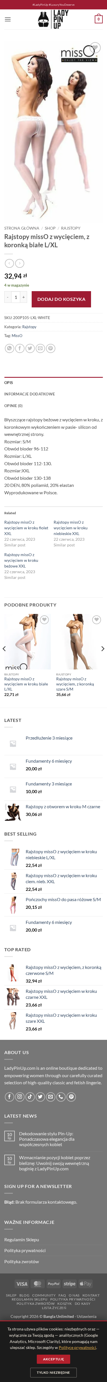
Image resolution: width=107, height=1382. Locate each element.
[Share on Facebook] (20, 348)
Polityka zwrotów (21, 1261)
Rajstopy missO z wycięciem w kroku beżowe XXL (21, 560)
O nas (74, 1295)
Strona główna (21, 228)
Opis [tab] (8, 382)
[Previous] (4, 660)
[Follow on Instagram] (20, 1097)
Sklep (11, 1295)
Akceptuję (53, 1359)
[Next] (102, 660)
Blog (24, 1295)
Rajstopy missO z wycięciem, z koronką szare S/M (75, 684)
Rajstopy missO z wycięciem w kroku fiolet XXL (26, 528)
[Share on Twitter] (30, 348)
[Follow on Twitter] (40, 1097)
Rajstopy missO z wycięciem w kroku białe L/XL (26, 684)
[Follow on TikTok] (30, 1097)
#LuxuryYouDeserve (61, 4)
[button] (7, 19)
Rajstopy (70, 228)
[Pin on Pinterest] (50, 348)
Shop (50, 228)
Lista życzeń (54, 1308)
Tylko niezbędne (53, 1372)
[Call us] (61, 1097)
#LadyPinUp (40, 4)
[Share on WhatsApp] (9, 348)
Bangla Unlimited (58, 1316)
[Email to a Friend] (40, 348)
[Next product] (9, 263)
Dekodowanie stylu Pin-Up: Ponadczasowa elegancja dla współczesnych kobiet (46, 1139)
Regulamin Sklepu (21, 1239)
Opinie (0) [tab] (13, 405)
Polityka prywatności (25, 1250)
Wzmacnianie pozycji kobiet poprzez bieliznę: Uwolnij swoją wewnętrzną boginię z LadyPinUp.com (54, 1163)
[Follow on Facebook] (9, 1097)
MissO (17, 335)
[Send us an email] (50, 1097)
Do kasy (82, 1303)
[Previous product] (19, 263)
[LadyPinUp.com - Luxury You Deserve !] (54, 19)
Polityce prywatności (77, 1347)
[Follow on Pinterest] (71, 1097)
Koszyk (64, 1303)
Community (44, 1295)
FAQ (62, 1295)
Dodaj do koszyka (61, 299)
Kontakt (91, 1295)
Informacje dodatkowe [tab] (29, 394)
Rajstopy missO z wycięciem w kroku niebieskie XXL (71, 528)
